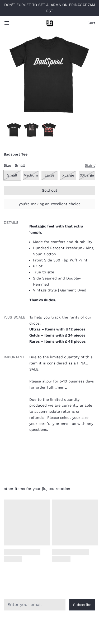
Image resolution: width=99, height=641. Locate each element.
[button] (49, 190)
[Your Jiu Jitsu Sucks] (49, 23)
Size (14, 165)
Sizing (90, 165)
